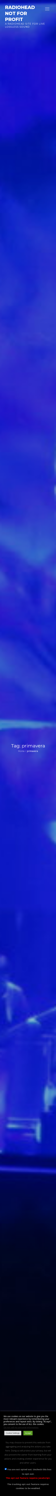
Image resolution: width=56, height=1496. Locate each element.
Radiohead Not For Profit (20, 13)
